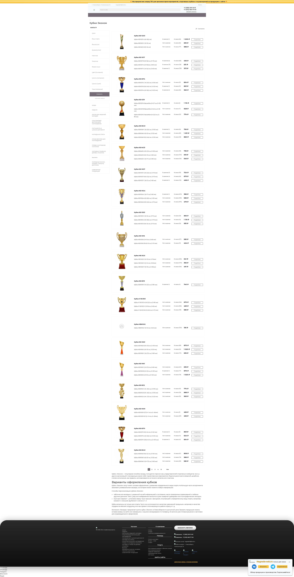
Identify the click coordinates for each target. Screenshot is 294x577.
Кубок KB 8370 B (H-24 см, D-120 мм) (145, 432)
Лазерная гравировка (154, 551)
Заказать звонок (191, 11)
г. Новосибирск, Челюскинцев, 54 (184, 545)
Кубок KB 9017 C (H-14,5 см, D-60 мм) (145, 68)
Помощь (160, 536)
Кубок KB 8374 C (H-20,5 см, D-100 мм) (146, 82)
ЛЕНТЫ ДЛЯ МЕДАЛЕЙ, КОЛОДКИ (131, 533)
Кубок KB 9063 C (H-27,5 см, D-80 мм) (145, 353)
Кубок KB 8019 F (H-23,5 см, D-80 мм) (145, 284)
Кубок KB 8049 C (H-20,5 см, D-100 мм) (146, 129)
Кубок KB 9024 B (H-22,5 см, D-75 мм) (145, 202)
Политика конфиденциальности (156, 533)
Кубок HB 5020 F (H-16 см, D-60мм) (145, 267)
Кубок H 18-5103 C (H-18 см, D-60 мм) (145, 306)
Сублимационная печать (154, 553)
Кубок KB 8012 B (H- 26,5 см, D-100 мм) (146, 392)
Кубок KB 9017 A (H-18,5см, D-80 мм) (145, 65)
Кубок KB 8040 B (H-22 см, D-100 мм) (145, 453)
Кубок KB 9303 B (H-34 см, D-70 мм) (145, 223)
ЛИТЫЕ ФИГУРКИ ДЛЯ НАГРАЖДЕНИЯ (133, 541)
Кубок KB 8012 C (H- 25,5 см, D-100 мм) (146, 389)
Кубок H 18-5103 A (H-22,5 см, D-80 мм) (146, 302)
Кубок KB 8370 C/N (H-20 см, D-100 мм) (146, 440)
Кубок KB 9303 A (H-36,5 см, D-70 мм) (145, 220)
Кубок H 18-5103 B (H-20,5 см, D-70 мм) (146, 310)
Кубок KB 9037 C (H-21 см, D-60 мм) (145, 180)
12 (161, 469)
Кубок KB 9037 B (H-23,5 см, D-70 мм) (146, 176)
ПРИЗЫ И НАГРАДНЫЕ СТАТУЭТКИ (132, 543)
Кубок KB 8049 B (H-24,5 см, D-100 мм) (146, 137)
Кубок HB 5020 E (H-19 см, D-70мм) (145, 259)
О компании (160, 526)
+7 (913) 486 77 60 (188, 537)
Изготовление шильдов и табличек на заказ (160, 548)
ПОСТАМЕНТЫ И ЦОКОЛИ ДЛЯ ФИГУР (133, 538)
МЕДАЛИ (124, 531)
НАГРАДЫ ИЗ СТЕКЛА (128, 539)
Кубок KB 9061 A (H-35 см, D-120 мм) (145, 375)
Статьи (150, 530)
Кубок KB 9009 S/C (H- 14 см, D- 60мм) (146, 416)
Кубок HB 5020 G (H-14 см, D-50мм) (145, 263)
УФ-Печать (151, 554)
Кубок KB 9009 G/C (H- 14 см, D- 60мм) (146, 412)
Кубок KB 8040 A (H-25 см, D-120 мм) (145, 457)
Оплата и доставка (153, 539)
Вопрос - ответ (152, 540)
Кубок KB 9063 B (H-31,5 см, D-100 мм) (146, 345)
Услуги (160, 545)
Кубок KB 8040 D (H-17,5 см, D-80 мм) (145, 461)
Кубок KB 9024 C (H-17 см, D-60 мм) (145, 194)
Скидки (150, 542)
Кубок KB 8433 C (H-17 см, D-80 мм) (145, 159)
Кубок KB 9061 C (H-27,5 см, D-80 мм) (145, 367)
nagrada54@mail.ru (121, 5)
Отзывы (150, 531)
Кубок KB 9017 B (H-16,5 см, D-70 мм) (145, 61)
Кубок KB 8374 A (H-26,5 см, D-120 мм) (146, 90)
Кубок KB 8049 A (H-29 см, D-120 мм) (145, 133)
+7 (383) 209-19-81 (188, 534)
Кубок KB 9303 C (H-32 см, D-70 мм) (145, 216)
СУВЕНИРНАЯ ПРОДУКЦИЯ (130, 552)
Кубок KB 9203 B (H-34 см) (142, 47)
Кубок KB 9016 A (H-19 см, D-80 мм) (145, 239)
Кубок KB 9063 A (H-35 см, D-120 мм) (145, 349)
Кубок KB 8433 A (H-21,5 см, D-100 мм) (146, 151)
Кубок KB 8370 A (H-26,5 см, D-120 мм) (146, 436)
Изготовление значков (154, 550)
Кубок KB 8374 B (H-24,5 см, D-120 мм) (146, 86)
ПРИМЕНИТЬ (99, 94)
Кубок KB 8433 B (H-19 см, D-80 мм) (145, 155)
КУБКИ (124, 530)
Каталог (134, 526)
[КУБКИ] (91, 20)
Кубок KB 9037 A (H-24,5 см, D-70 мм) (145, 173)
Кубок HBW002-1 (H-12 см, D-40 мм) (145, 328)
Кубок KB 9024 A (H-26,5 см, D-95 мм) (145, 198)
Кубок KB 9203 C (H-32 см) (142, 43)
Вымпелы (124, 547)
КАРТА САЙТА (160, 557)
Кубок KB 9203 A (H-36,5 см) (143, 39)
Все (168, 469)
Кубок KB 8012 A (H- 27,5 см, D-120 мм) (146, 396)
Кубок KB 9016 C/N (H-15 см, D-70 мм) (145, 243)
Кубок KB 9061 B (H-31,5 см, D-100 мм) (145, 371)
